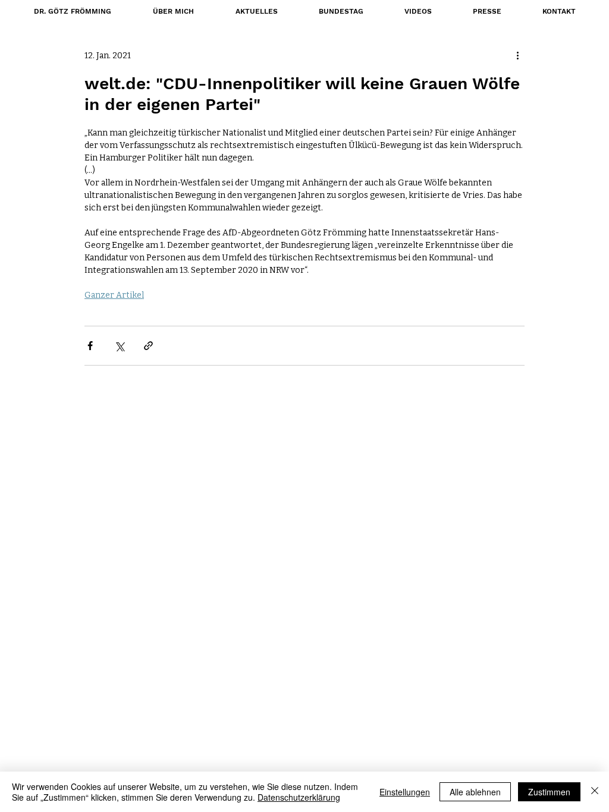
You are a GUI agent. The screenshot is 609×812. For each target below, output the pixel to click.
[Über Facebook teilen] (90, 345)
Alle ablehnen (475, 792)
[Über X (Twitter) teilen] (119, 345)
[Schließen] (595, 791)
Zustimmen (549, 792)
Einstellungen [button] (404, 792)
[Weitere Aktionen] (517, 55)
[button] (341, 11)
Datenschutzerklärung (299, 797)
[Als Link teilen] (148, 345)
